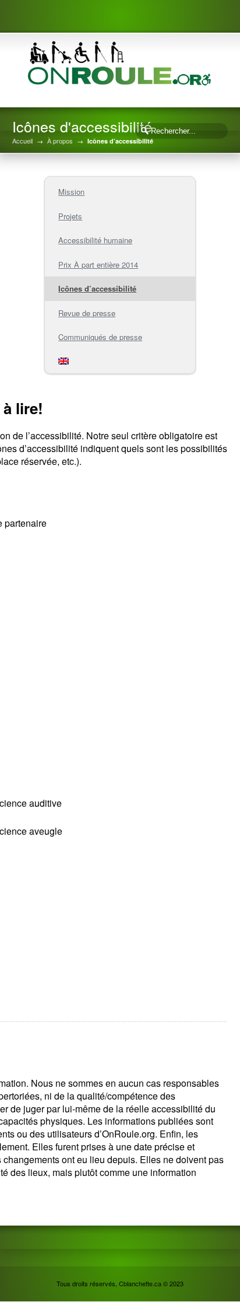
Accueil (22, 141)
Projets (70, 216)
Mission (71, 191)
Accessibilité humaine (95, 240)
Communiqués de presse (100, 336)
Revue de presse (86, 312)
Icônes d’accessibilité (97, 288)
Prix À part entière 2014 (98, 264)
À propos (60, 141)
